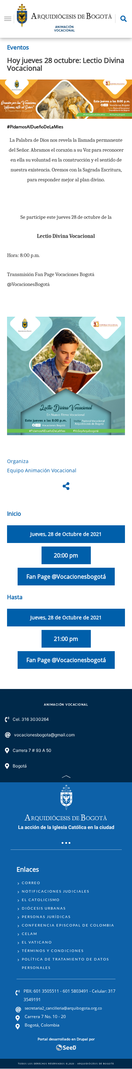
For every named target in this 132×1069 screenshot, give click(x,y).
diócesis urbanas (44, 908)
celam (29, 933)
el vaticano (37, 942)
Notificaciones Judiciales (55, 891)
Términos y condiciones (53, 950)
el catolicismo (41, 900)
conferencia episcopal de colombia (68, 925)
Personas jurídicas (46, 917)
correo (31, 883)
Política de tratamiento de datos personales (65, 963)
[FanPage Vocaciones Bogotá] (66, 376)
